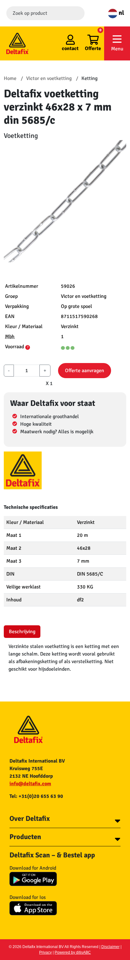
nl (120, 13)
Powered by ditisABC (73, 952)
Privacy (45, 952)
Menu (117, 49)
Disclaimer (110, 947)
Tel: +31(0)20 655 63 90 (36, 796)
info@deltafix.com (30, 784)
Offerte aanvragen (84, 370)
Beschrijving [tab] (22, 631)
